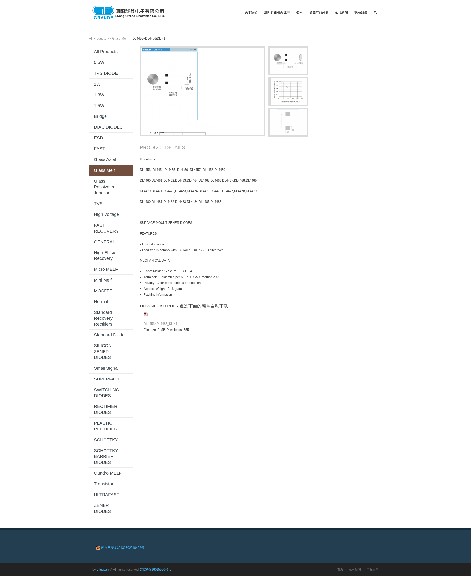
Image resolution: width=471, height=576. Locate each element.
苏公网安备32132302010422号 (122, 548)
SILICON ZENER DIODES (103, 351)
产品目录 (373, 569)
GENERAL (104, 241)
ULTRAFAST (106, 494)
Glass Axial (105, 159)
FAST (99, 148)
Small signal (106, 368)
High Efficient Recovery (107, 255)
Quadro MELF (108, 473)
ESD (98, 137)
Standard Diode (109, 334)
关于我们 (251, 12)
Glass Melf (120, 38)
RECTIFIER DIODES (105, 409)
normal (101, 301)
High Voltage (106, 214)
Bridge (100, 116)
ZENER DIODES (102, 508)
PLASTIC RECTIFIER (105, 426)
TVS (98, 203)
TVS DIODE (106, 73)
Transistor (103, 483)
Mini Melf (103, 280)
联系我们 (360, 12)
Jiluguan (103, 569)
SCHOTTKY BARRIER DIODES (106, 456)
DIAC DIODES (108, 127)
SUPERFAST (107, 379)
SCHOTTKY (106, 439)
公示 (299, 12)
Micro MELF (106, 269)
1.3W (99, 94)
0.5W (99, 62)
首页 (340, 569)
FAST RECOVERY (106, 228)
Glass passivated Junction (105, 187)
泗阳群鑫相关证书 (277, 12)
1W (97, 84)
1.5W (99, 105)
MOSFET (103, 290)
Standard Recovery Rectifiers (103, 318)
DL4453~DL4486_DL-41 (160, 324)
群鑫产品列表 (318, 12)
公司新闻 (341, 12)
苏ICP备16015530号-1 (155, 569)
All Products (97, 38)
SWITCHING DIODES (106, 392)
